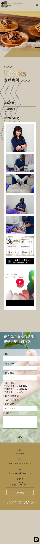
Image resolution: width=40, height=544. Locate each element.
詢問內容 (9, 382)
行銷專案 (10, 386)
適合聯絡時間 (11, 396)
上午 (8, 399)
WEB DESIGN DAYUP (24, 504)
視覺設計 (10, 392)
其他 (21, 392)
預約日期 (9, 403)
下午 (17, 399)
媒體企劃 (23, 389)
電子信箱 (9, 373)
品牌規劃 (23, 386)
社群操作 (10, 389)
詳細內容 (8, 413)
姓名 (7, 353)
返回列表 (11, 109)
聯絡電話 (9, 363)
